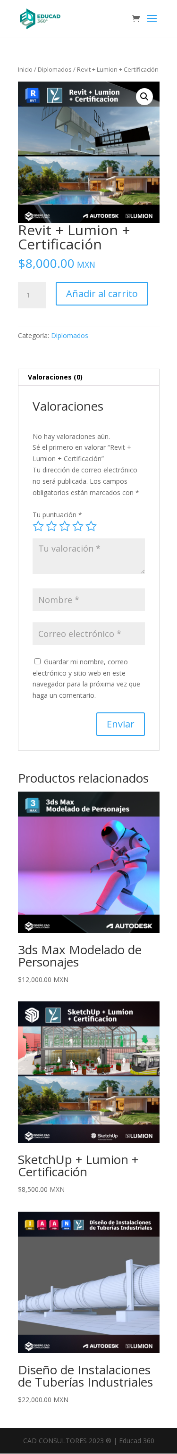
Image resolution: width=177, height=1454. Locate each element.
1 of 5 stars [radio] (38, 526)
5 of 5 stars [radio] (91, 526)
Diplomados (55, 69)
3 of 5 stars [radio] (64, 526)
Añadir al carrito (102, 293)
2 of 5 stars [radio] (51, 526)
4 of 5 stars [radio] (78, 526)
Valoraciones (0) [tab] (55, 376)
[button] (144, 96)
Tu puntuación (57, 514)
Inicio (25, 69)
